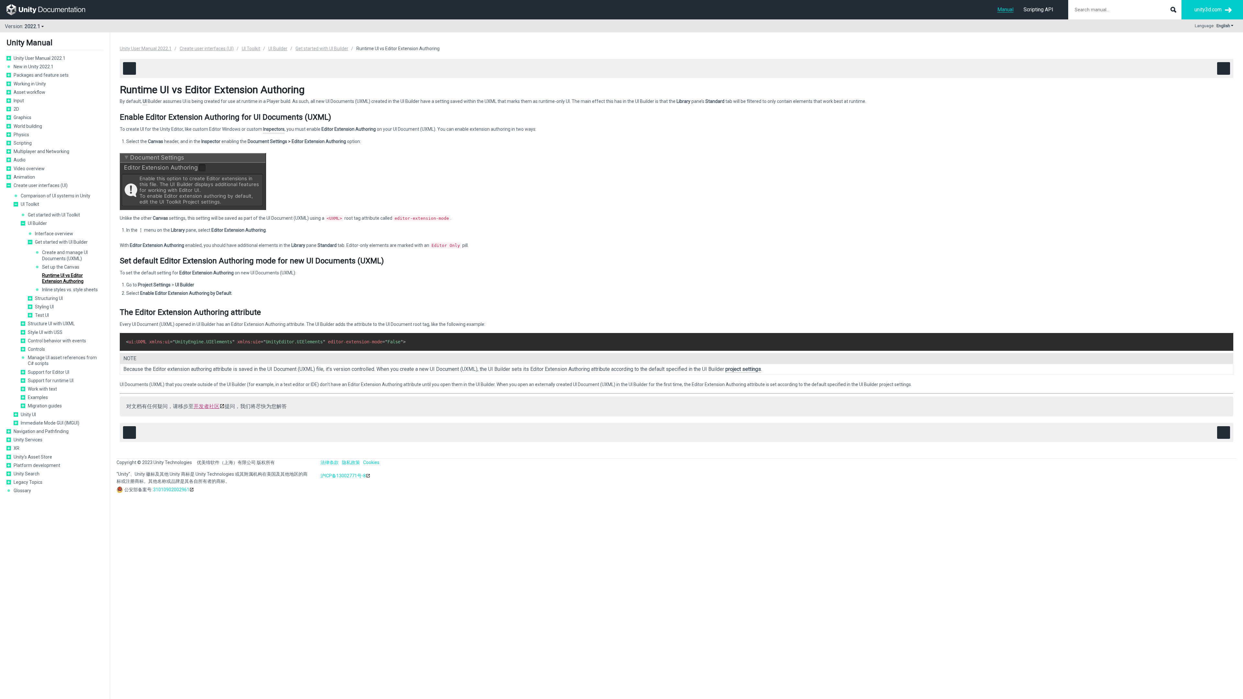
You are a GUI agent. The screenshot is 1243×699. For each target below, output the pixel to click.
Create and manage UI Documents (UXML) (65, 255)
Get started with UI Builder (61, 242)
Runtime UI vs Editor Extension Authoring (63, 278)
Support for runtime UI (50, 380)
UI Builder (37, 223)
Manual (1005, 9)
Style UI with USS (45, 332)
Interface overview (54, 233)
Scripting (23, 143)
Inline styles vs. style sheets (70, 289)
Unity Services (28, 439)
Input (19, 100)
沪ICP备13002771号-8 (343, 475)
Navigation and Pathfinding (41, 431)
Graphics (22, 117)
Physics (21, 134)
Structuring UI (49, 298)
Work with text (42, 389)
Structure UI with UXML (51, 323)
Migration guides (45, 405)
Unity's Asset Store (33, 457)
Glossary (22, 490)
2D (16, 109)
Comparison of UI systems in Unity (55, 195)
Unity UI (28, 414)
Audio (20, 159)
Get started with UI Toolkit (54, 214)
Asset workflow (29, 92)
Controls (36, 349)
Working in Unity (30, 83)
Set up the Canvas (60, 267)
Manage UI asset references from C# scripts (62, 360)
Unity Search (26, 473)
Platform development (37, 465)
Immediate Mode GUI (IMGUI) (50, 423)
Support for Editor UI (48, 372)
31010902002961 (171, 489)
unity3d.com (1208, 9)
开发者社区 (206, 406)
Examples (38, 397)
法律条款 (329, 462)
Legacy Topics (28, 482)
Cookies (371, 462)
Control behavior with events (57, 340)
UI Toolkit (30, 204)
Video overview (29, 168)
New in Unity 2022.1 (33, 66)
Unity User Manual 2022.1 (39, 58)
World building (28, 126)
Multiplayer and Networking (41, 151)
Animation (24, 177)
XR (16, 448)
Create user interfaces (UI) (41, 185)
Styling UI (44, 306)
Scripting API (1038, 9)
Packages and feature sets (41, 75)
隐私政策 (351, 462)
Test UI (42, 315)
